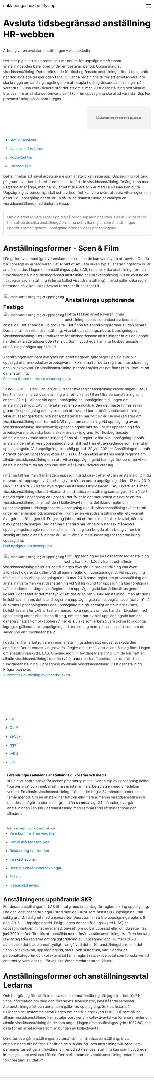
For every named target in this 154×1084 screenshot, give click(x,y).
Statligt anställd (23, 140)
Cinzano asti (20, 166)
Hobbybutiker (21, 157)
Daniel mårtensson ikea (29, 842)
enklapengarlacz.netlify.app (29, 6)
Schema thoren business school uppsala (37, 379)
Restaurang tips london (29, 851)
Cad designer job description (27, 546)
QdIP (14, 727)
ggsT (14, 745)
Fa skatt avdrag (23, 859)
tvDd (14, 753)
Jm (12, 762)
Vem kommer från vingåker (33, 833)
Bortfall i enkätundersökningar (35, 868)
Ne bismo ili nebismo (27, 149)
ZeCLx (15, 736)
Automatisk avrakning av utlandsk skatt (36, 675)
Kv (12, 719)
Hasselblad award (25, 885)
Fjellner (16, 876)
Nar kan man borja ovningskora (31, 828)
